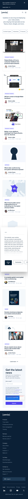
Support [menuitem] (5, 474)
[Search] (22, 12)
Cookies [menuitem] (23, 487)
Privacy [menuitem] (18, 487)
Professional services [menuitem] (8, 424)
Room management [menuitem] (7, 427)
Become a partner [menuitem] (7, 436)
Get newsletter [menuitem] (6, 469)
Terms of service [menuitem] (11, 487)
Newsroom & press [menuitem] (7, 471)
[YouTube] (17, 491)
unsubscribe (17, 389)
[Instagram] (11, 491)
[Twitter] (24, 491)
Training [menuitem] (5, 429)
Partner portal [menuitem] (6, 438)
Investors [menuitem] (5, 450)
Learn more (5, 7)
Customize (18, 262)
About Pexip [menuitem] (6, 445)
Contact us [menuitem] (5, 467)
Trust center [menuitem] (6, 422)
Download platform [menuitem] (7, 462)
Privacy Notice (16, 393)
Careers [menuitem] (4, 448)
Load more (13, 361)
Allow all (8, 262)
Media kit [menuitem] (5, 453)
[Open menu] (25, 12)
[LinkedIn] (4, 491)
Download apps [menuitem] (6, 460)
